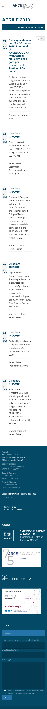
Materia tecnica (16, 314)
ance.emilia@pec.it (14, 460)
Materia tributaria (17, 245)
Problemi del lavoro (18, 365)
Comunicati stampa (18, 115)
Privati (19, 163)
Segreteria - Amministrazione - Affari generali (18, 170)
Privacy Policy (10, 507)
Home (21, 27)
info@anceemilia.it (17, 457)
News (11, 163)
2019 (28, 27)
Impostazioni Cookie (13, 509)
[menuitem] (24, 509)
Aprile (35, 27)
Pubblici (13, 118)
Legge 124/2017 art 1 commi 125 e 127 (19, 494)
